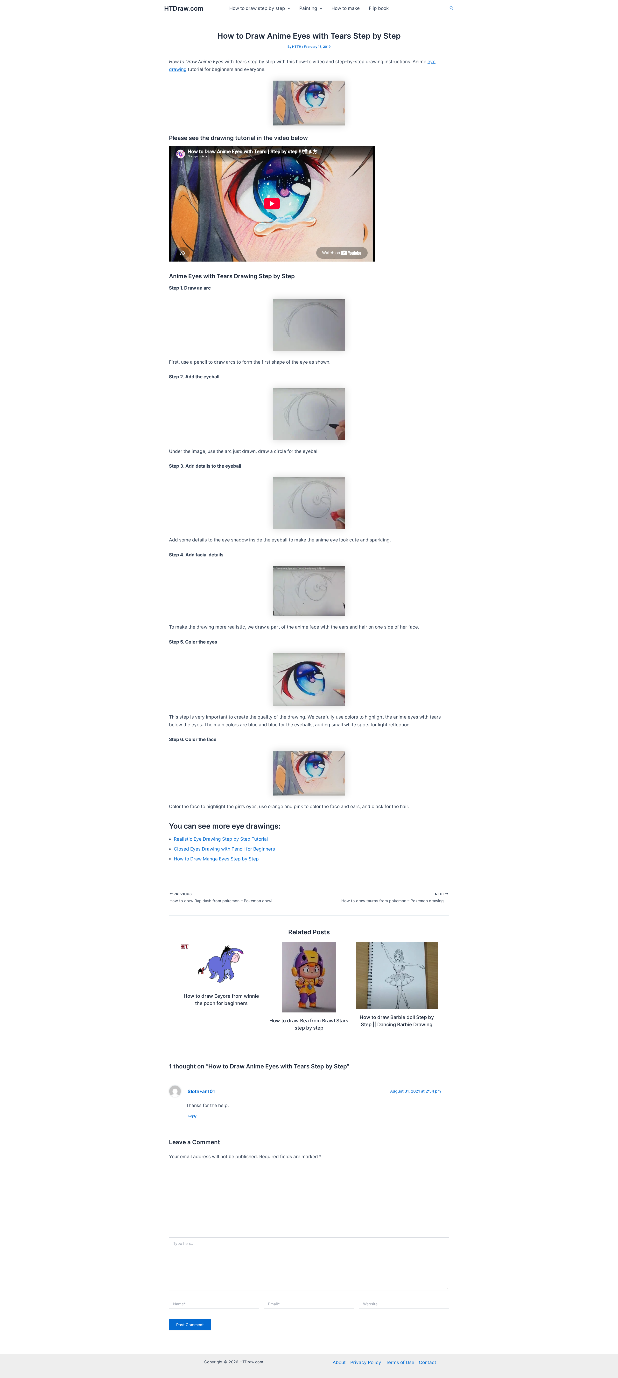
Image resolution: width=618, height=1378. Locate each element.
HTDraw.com (183, 8)
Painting (308, 8)
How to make (345, 8)
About (339, 1362)
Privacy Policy (365, 1362)
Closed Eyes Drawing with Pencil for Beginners (224, 849)
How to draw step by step (257, 8)
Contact (427, 1362)
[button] (287, 8)
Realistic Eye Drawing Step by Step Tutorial (221, 839)
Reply (192, 1116)
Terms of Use (400, 1362)
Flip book (379, 8)
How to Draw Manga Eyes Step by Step (216, 859)
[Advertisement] (309, 1201)
